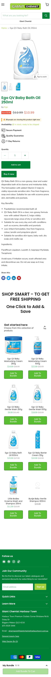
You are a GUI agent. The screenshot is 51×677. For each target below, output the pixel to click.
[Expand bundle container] (46, 665)
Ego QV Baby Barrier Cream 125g (37, 454)
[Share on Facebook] (3, 278)
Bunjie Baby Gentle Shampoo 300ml (37, 499)
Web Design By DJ (10, 641)
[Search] (46, 15)
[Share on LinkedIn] (14, 278)
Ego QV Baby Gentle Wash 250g (13, 408)
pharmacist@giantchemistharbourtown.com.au (28, 631)
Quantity (5, 149)
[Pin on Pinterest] (19, 278)
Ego (6, 107)
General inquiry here (10, 636)
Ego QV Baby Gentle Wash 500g (37, 408)
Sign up (40, 586)
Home (4, 28)
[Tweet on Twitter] (9, 278)
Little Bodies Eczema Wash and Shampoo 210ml (13, 501)
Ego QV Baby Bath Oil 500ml (13, 454)
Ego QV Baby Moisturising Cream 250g (13, 361)
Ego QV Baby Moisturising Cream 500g (37, 361)
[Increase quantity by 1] (25, 155)
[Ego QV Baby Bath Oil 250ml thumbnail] (4, 86)
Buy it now (9, 174)
